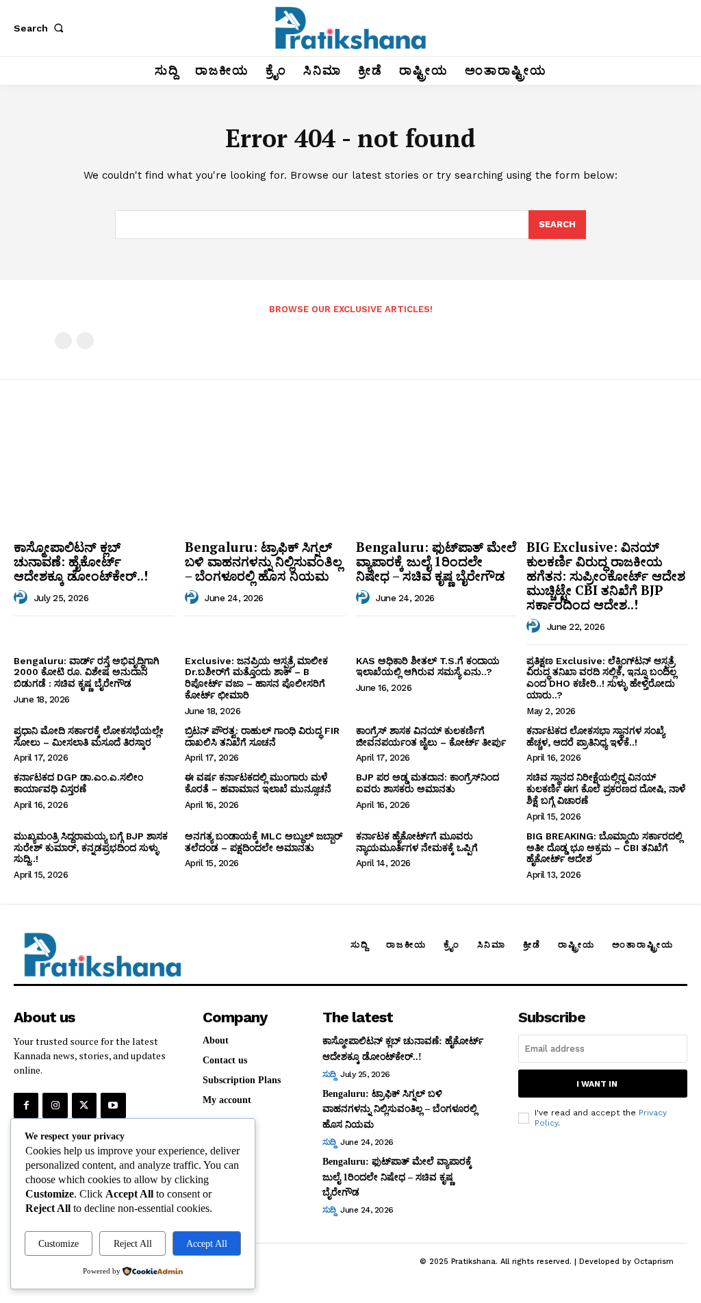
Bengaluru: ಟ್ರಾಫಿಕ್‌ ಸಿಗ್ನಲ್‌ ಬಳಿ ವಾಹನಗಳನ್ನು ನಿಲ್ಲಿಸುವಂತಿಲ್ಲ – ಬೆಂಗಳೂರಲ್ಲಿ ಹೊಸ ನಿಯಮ (263, 561)
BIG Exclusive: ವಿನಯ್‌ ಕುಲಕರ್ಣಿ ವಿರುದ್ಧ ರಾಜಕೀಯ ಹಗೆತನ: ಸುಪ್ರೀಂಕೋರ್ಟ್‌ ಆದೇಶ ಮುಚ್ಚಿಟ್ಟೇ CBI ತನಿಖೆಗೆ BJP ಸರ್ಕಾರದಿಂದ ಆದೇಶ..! (605, 575)
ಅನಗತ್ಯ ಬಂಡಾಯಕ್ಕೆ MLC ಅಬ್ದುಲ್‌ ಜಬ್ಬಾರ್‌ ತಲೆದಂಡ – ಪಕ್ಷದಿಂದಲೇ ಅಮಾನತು (263, 842)
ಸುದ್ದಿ (329, 1074)
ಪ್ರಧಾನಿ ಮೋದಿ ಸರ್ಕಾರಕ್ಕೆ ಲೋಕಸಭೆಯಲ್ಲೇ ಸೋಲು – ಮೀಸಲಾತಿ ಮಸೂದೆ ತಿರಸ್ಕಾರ (89, 736)
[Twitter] (84, 1105)
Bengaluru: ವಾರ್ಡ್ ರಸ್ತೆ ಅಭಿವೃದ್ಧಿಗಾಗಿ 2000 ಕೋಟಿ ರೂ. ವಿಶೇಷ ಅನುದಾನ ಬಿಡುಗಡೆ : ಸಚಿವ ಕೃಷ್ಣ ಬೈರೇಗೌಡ (87, 672)
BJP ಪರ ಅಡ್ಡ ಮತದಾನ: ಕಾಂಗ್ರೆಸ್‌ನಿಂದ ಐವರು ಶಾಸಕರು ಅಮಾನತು (427, 783)
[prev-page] (63, 340)
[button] (41, 28)
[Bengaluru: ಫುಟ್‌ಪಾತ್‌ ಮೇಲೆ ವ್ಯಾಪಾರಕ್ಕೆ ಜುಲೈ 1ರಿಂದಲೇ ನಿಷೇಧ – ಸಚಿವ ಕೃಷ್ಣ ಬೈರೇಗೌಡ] (436, 474)
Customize (58, 1244)
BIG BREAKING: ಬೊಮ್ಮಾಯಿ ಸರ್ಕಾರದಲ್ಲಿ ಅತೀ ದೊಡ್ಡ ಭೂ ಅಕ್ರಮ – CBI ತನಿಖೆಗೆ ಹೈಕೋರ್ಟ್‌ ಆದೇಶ (604, 848)
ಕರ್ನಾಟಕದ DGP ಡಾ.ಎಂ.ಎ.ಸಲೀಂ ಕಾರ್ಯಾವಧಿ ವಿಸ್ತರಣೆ (78, 783)
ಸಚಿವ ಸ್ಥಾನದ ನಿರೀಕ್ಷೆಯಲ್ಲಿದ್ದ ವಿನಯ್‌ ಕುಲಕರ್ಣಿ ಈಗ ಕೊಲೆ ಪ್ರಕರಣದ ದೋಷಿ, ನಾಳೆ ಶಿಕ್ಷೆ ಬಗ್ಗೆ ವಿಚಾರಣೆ (605, 789)
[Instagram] (54, 1105)
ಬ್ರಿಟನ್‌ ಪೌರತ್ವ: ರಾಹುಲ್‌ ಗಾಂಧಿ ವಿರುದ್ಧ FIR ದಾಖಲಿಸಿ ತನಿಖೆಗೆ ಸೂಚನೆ (262, 736)
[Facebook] (26, 1105)
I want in (596, 1084)
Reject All (133, 1244)
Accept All (206, 1244)
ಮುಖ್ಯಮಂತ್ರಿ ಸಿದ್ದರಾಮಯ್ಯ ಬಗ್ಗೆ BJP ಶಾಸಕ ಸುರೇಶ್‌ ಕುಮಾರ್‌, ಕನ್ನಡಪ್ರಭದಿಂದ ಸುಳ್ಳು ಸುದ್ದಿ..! (91, 848)
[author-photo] (22, 597)
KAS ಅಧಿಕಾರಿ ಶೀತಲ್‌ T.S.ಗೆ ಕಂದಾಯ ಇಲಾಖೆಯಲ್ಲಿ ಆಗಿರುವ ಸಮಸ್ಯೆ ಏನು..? (428, 666)
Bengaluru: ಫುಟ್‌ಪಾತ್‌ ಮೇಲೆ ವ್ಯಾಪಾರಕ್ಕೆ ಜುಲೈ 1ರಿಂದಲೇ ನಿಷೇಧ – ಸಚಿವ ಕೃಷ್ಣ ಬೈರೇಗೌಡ (436, 561)
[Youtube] (113, 1105)
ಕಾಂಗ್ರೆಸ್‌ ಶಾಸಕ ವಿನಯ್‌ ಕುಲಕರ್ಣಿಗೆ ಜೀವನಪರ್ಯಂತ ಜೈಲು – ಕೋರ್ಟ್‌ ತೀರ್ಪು (431, 736)
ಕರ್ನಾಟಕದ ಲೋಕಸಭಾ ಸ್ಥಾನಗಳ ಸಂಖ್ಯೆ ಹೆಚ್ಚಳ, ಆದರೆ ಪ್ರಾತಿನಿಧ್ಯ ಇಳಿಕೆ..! (595, 736)
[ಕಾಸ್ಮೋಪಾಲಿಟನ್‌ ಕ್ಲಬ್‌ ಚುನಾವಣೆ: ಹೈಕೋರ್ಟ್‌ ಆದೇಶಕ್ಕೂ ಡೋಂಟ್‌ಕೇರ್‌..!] (94, 474)
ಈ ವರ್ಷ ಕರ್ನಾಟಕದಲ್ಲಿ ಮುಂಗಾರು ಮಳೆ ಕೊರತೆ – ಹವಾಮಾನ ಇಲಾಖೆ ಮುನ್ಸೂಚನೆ (258, 783)
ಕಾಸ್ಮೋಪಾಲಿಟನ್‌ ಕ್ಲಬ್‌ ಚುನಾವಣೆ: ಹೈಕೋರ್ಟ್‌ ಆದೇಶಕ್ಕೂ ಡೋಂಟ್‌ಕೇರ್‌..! (81, 561)
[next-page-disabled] (85, 340)
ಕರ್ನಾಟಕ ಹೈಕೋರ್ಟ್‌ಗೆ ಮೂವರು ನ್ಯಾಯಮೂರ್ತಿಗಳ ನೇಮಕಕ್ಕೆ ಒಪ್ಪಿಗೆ (417, 842)
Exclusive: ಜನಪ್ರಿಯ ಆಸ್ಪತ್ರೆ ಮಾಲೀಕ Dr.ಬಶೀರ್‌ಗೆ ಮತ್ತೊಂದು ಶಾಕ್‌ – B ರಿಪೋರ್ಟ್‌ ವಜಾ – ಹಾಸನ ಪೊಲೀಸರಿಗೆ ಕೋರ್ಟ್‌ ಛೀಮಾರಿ (256, 677)
